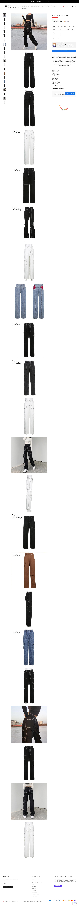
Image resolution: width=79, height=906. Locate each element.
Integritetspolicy (35, 888)
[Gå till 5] (4, 31)
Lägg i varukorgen (64, 50)
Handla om (54, 6)
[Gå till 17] (4, 81)
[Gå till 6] (4, 35)
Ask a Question (70, 93)
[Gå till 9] (4, 48)
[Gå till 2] (4, 19)
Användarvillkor (35, 892)
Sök (33, 884)
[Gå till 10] (4, 52)
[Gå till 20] (4, 94)
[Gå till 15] (4, 73)
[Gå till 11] (4, 56)
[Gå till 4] (4, 27)
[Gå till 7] (4, 40)
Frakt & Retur (34, 886)
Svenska (14, 901)
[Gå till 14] (4, 69)
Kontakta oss (34, 896)
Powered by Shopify (37, 901)
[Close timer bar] (77, 1)
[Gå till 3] (4, 23)
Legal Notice (34, 890)
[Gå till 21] (4, 98)
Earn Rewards (46, 6)
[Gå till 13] (4, 64)
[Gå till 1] (4, 15)
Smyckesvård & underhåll (36, 882)
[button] (64, 21)
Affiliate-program (35, 880)
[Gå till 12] (4, 60)
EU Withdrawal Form (36, 894)
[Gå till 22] (4, 102)
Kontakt (24, 8)
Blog (33, 878)
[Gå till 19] (4, 89)
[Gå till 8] (4, 44)
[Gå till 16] (4, 77)
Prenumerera (8, 887)
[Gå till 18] (4, 85)
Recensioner (25, 6)
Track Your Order (35, 6)
